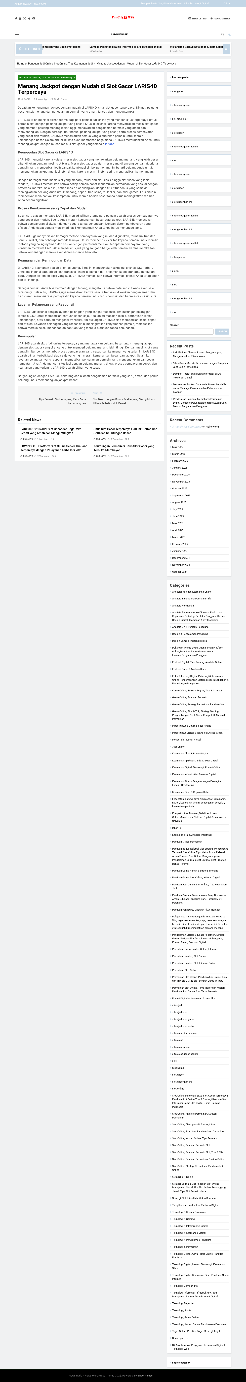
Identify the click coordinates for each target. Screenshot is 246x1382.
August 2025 (179, 502)
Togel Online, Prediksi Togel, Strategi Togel (196, 1331)
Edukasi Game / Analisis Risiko (189, 669)
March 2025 (178, 537)
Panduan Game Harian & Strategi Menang (195, 870)
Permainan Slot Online (184, 970)
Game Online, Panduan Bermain (189, 697)
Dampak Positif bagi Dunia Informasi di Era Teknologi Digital (93, 46)
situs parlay (178, 257)
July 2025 (177, 509)
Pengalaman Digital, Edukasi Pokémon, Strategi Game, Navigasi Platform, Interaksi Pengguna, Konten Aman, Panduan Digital (198, 938)
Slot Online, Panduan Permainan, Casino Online (198, 1159)
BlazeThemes (145, 1375)
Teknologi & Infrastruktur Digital (190, 1226)
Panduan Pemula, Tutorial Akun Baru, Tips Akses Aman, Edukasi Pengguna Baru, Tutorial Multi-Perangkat (199, 899)
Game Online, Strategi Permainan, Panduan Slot (198, 704)
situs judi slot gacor (183, 1019)
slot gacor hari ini (182, 201)
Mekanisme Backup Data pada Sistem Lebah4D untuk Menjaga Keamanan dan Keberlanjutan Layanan (152, 4)
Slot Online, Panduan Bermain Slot (191, 1145)
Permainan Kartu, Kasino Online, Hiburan (194, 949)
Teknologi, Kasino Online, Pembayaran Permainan (199, 1324)
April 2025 (177, 530)
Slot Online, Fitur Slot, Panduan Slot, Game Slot (198, 1131)
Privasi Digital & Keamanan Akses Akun (194, 998)
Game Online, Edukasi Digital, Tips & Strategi (197, 690)
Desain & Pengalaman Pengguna (190, 633)
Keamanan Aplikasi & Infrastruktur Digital (195, 760)
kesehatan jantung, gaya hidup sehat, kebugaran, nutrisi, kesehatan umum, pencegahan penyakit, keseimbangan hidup (199, 802)
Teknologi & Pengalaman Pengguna (191, 1239)
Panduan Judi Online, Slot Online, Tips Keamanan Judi (47, 77)
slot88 (175, 270)
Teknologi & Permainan (185, 1246)
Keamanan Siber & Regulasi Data (190, 792)
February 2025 (180, 544)
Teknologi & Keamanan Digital (189, 1232)
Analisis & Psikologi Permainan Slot (192, 598)
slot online (178, 1088)
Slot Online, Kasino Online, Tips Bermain (194, 1138)
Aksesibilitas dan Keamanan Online (192, 591)
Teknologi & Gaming (183, 1218)
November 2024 (181, 564)
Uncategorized (180, 1338)
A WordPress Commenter (187, 426)
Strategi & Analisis (182, 1176)
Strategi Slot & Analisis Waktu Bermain (194, 1198)
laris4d (109, 144)
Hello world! (212, 426)
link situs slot (179, 118)
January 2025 (179, 551)
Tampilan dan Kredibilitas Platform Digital (195, 1205)
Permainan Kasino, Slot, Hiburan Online (194, 963)
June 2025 (178, 516)
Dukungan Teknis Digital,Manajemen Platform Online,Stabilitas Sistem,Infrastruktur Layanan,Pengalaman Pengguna (197, 651)
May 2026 (177, 446)
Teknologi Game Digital (185, 1285)
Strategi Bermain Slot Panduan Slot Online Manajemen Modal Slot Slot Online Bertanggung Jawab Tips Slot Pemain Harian (199, 1187)
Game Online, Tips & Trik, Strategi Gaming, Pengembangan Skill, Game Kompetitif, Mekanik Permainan (199, 715)
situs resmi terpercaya (184, 1033)
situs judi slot (179, 1012)
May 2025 (177, 523)
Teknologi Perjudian (183, 1303)
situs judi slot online (183, 1026)
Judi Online (178, 746)
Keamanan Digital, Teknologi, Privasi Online (196, 767)
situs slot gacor (181, 105)
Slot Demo (178, 1067)
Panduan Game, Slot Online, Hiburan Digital (196, 877)
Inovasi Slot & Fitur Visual (186, 739)
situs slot (177, 1040)
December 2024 (181, 557)
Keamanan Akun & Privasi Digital (190, 753)
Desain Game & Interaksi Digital (190, 640)
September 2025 (181, 495)
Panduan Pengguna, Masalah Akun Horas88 (196, 909)
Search (174, 325)
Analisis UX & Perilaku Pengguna (190, 626)
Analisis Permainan (183, 605)
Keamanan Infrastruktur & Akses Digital (194, 774)
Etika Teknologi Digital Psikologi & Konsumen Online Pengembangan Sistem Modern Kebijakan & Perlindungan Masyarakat (200, 680)
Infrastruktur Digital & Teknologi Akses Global (197, 732)
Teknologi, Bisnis (181, 1310)
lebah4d (176, 827)
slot (174, 160)
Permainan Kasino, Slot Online (189, 956)
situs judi (177, 1005)
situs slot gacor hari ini (185, 146)
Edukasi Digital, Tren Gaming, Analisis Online (197, 662)
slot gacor (178, 91)
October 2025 (179, 488)
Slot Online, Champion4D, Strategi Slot (193, 1124)
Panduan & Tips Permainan (187, 841)
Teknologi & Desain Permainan (189, 1212)
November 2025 (181, 481)
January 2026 (179, 467)
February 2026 (180, 460)
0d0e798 (25, 99)
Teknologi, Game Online (185, 1317)
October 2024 (179, 571)
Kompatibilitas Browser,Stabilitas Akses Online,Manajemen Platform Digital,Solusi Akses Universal (199, 817)
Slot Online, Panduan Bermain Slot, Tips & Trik (197, 1152)
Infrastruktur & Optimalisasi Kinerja (191, 725)
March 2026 (178, 453)
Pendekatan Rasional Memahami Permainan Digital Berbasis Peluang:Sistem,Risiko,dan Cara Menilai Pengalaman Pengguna (200, 403)
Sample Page (119, 34)
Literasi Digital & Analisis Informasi (192, 834)
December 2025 (181, 474)
